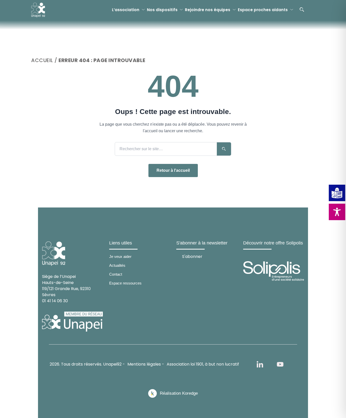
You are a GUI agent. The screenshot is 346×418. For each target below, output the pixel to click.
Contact (115, 274)
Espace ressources (125, 283)
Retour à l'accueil (173, 170)
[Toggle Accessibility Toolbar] (337, 212)
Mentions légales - (145, 364)
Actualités (117, 265)
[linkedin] (260, 364)
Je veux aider (120, 256)
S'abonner (192, 256)
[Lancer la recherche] (224, 149)
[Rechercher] (301, 9)
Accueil (42, 60)
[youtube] (280, 364)
